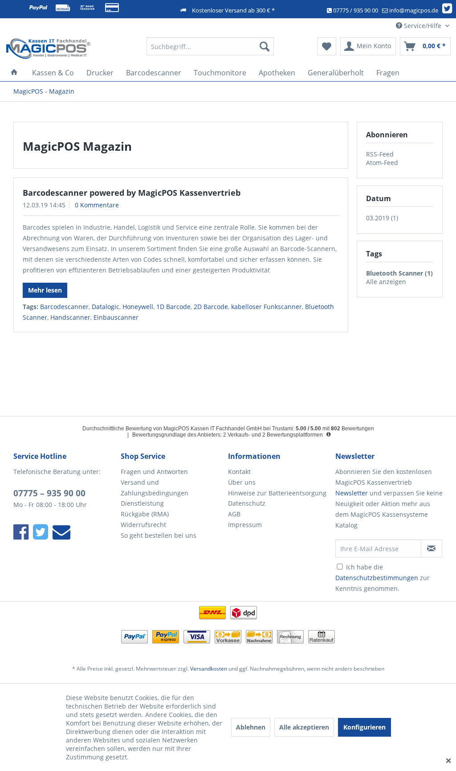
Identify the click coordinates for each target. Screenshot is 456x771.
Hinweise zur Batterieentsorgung (277, 493)
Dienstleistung (142, 503)
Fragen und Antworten (154, 471)
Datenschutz (246, 503)
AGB (234, 514)
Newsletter (351, 493)
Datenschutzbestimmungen (376, 577)
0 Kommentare (97, 205)
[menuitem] (210, 46)
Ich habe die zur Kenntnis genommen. (382, 578)
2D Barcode (211, 306)
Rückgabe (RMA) (145, 514)
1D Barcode (173, 306)
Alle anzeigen (386, 281)
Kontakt (239, 471)
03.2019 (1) (382, 218)
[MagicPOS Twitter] (448, 10)
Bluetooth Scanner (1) (399, 273)
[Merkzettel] (326, 46)
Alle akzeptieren (304, 727)
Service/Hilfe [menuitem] (422, 25)
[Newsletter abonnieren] (431, 548)
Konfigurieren (364, 727)
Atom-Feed (382, 162)
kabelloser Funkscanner (266, 306)
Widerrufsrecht (143, 524)
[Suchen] (264, 46)
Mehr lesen (45, 290)
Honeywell (137, 306)
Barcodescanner (64, 306)
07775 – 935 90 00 (49, 493)
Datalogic (105, 306)
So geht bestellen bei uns (158, 535)
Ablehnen (250, 727)
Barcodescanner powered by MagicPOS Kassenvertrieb (131, 192)
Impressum (245, 524)
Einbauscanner (116, 317)
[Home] (14, 72)
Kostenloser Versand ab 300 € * (233, 10)
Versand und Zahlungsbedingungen (154, 487)
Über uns (242, 482)
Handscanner (70, 317)
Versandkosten (208, 668)
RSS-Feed (380, 154)
